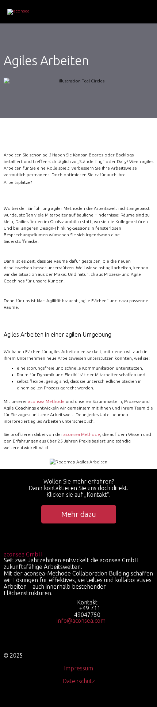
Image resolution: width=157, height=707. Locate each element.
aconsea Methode (46, 401)
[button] (78, 514)
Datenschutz (78, 681)
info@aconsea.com (81, 620)
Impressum (78, 668)
